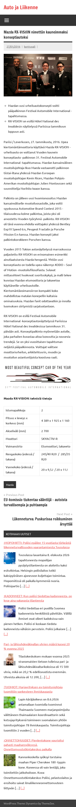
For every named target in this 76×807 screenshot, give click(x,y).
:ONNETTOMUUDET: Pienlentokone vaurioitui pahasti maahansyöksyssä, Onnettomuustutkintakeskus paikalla (34, 744)
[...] (27, 586)
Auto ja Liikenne (21, 7)
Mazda (10, 484)
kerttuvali (29, 46)
